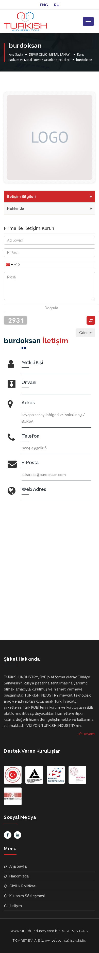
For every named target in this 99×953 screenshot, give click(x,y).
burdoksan (84, 60)
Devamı (88, 734)
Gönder (85, 333)
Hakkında (15, 208)
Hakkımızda (18, 876)
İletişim (14, 906)
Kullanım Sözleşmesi (26, 896)
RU (56, 5)
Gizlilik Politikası (21, 886)
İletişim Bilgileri (21, 197)
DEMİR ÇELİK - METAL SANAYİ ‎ (50, 54)
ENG (44, 5)
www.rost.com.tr (55, 940)
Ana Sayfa (16, 54)
